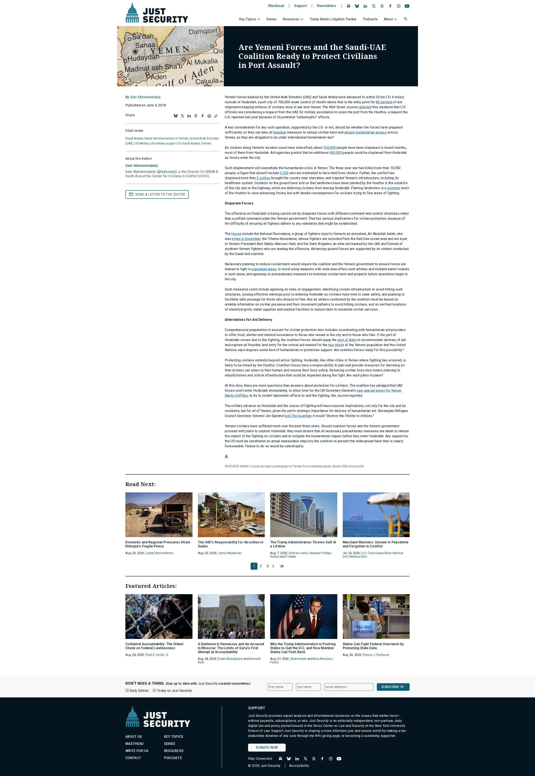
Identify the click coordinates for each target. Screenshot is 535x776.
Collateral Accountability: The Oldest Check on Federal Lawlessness (154, 646)
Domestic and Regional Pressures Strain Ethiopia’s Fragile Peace (157, 544)
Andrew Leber (298, 553)
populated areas (264, 269)
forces (236, 234)
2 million (263, 178)
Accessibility (299, 766)
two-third (335, 345)
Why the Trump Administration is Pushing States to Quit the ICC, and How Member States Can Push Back (303, 648)
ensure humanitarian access (365, 132)
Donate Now (267, 747)
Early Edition (139, 691)
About (388, 19)
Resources (291, 19)
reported (365, 107)
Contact (133, 758)
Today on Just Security (174, 691)
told (298, 416)
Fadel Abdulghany (230, 658)
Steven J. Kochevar (376, 654)
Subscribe (390, 687)
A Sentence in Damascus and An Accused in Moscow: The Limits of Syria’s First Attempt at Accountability (231, 648)
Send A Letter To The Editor (160, 194)
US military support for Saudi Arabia (175, 143)
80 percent (384, 102)
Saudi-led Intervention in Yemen (166, 138)
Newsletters (326, 6)
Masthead (276, 6)
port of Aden (347, 340)
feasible (279, 132)
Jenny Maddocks (229, 553)
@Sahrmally (167, 172)
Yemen (206, 143)
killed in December (246, 239)
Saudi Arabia (134, 138)
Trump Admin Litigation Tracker (333, 19)
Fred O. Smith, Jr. (157, 654)
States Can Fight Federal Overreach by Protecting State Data (373, 646)
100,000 (329, 148)
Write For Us (136, 751)
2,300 (284, 173)
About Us (133, 737)
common (393, 188)
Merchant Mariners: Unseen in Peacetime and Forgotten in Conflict (376, 544)
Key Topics (247, 19)
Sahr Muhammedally (145, 97)
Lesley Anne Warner (159, 553)
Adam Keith (299, 658)
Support (300, 6)
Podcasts (370, 19)
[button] (406, 19)
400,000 (336, 153)
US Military (142, 143)
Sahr (141, 166)
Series (271, 19)
